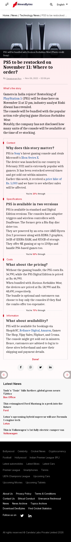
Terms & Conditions (45, 493)
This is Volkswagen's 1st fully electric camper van (33, 430)
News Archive (19, 503)
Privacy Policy (23, 493)
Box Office (9, 397)
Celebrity (23, 451)
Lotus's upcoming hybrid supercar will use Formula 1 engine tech (35, 418)
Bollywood (8, 451)
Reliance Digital (30, 330)
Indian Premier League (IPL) (45, 457)
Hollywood (20, 457)
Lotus (6, 423)
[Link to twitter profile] (22, 515)
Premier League (11, 470)
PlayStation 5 (12, 98)
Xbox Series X (29, 157)
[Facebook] (20, 367)
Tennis (44, 470)
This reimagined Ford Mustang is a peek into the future (33, 405)
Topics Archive (39, 503)
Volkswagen (10, 433)
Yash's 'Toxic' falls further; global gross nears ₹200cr (31, 392)
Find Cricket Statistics (40, 508)
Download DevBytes (14, 508)
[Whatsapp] (30, 367)
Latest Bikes (32, 463)
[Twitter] (40, 367)
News (14, 15)
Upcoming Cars (41, 476)
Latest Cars (49, 463)
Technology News (30, 15)
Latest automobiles (13, 463)
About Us (8, 493)
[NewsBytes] (23, 5)
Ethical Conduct (26, 498)
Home (6, 15)
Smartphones (30, 470)
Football (7, 457)
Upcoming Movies (12, 482)
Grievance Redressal (49, 498)
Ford (6, 410)
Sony (17, 153)
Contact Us (9, 498)
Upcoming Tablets (36, 482)
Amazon (46, 330)
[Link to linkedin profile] (30, 515)
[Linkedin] (50, 367)
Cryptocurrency (57, 451)
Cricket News (38, 451)
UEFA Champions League (16, 476)
